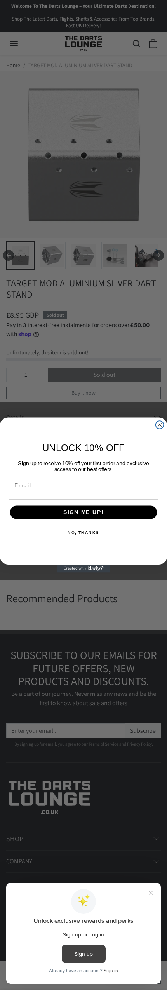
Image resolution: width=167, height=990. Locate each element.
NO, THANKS (83, 532)
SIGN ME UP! (83, 512)
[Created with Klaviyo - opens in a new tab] (83, 569)
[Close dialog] (160, 425)
